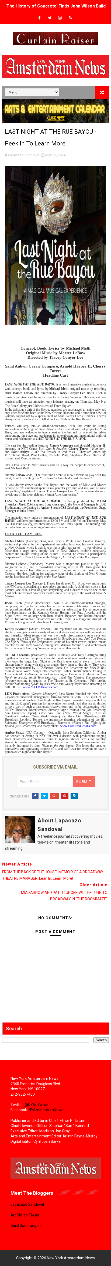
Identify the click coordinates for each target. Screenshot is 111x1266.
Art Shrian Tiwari (25, 1215)
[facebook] (40, 18)
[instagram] (60, 18)
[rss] (70, 18)
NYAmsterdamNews (46, 1110)
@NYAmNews (36, 1105)
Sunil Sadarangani (26, 1225)
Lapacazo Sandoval (27, 1204)
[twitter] (50, 18)
